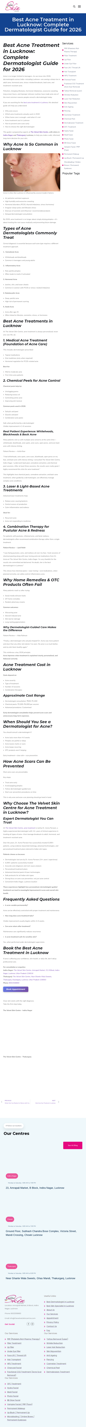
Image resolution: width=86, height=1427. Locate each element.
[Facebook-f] (28, 1324)
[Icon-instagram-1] (32, 1324)
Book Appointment (15, 989)
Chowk (10, 1219)
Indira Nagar (11, 1176)
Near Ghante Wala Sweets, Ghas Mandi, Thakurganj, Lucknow (40, 1278)
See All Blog (73, 1145)
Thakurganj (11, 1266)
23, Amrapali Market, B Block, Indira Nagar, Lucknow (35, 1187)
